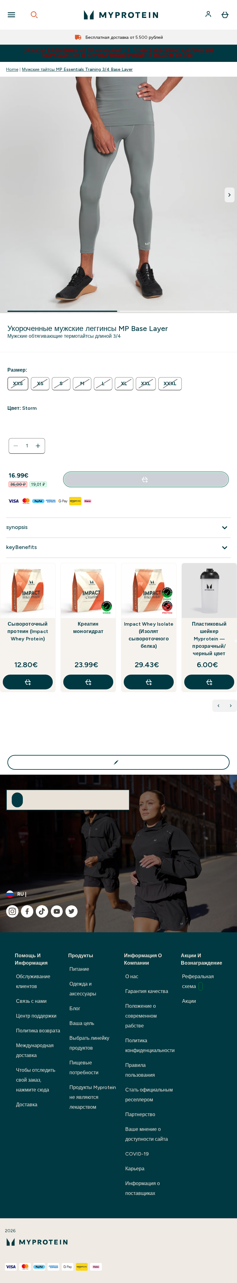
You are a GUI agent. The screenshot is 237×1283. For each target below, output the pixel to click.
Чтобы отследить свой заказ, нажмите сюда (35, 1079)
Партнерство (140, 1114)
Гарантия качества (146, 991)
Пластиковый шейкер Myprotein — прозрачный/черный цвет (209, 638)
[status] (27, 445)
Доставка (26, 1104)
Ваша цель (81, 1023)
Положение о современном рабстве (141, 1015)
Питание (79, 969)
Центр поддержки (36, 1016)
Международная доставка (35, 1050)
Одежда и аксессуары (82, 988)
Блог (74, 1008)
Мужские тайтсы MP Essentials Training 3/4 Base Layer (77, 69)
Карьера (134, 1168)
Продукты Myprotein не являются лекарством (92, 1097)
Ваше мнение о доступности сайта (146, 1134)
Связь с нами (31, 1001)
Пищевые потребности (83, 1067)
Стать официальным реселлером (149, 1094)
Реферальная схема (198, 981)
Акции (189, 1001)
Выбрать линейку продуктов (89, 1043)
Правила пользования (140, 1070)
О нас (131, 976)
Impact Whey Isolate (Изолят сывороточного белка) (149, 635)
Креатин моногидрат (88, 627)
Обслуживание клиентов (33, 981)
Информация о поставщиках (142, 1188)
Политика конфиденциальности (150, 1045)
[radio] (17, 383)
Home (12, 69)
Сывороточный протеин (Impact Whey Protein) (27, 631)
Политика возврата (38, 1030)
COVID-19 (137, 1153)
